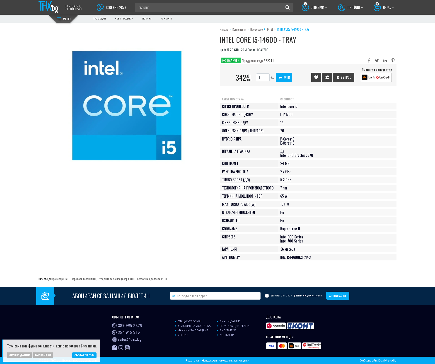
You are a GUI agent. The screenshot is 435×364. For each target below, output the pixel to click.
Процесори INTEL (61, 279)
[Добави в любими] (316, 77)
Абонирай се (337, 295)
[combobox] (210, 7)
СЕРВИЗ (183, 335)
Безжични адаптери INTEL (152, 279)
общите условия (312, 295)
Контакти (166, 18)
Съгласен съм (84, 355)
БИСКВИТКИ (228, 330)
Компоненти (239, 29)
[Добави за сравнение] (327, 77)
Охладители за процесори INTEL (117, 279)
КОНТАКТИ (227, 335)
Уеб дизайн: (378, 360)
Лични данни (19, 355)
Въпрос (345, 77)
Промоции (99, 18)
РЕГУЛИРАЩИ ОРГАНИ (234, 326)
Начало (224, 29)
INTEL (270, 29)
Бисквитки (43, 355)
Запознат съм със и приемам (296, 295)
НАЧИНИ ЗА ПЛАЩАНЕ (193, 330)
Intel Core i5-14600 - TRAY (293, 29)
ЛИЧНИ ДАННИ (230, 321)
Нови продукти (124, 18)
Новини (147, 18)
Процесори (256, 29)
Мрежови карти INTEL (84, 279)
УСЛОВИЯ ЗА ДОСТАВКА (194, 326)
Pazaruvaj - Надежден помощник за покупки (217, 360)
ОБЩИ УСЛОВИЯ (189, 321)
